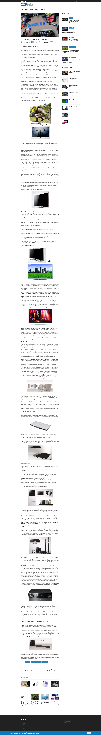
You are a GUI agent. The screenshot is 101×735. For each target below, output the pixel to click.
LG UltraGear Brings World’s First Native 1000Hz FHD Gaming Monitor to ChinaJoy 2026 (71, 31)
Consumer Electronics (27, 46)
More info (37, 733)
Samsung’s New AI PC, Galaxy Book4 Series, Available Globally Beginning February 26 (55, 690)
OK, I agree (84, 732)
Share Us (76, 3)
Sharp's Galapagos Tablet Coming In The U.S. (50, 669)
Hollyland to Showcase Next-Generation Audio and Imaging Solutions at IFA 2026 (71, 40)
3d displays (33, 662)
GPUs (71, 18)
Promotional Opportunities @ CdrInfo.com (71, 718)
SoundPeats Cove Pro (73, 106)
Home (73, 3)
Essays (36, 9)
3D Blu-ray (45, 662)
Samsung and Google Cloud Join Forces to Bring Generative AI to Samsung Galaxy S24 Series (25, 703)
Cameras (71, 37)
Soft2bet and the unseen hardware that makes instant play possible (74, 94)
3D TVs (39, 662)
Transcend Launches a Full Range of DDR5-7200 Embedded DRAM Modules (71, 61)
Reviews (31, 9)
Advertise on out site (67, 720)
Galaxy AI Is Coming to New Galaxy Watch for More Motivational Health (35, 690)
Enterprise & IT (72, 46)
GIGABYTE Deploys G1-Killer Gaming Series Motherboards (31, 669)
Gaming (71, 27)
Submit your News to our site (69, 721)
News (26, 9)
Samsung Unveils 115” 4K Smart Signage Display (25, 689)
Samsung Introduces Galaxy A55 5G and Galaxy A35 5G (44, 689)
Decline (88, 732)
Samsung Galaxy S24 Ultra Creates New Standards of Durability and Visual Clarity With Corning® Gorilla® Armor (35, 704)
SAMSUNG (27, 662)
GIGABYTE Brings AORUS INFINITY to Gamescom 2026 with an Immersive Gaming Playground (71, 21)
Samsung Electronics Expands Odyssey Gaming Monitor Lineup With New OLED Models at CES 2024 (55, 703)
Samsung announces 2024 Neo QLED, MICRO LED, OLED (45, 702)
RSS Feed (65, 722)
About (42, 9)
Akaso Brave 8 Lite (72, 113)
